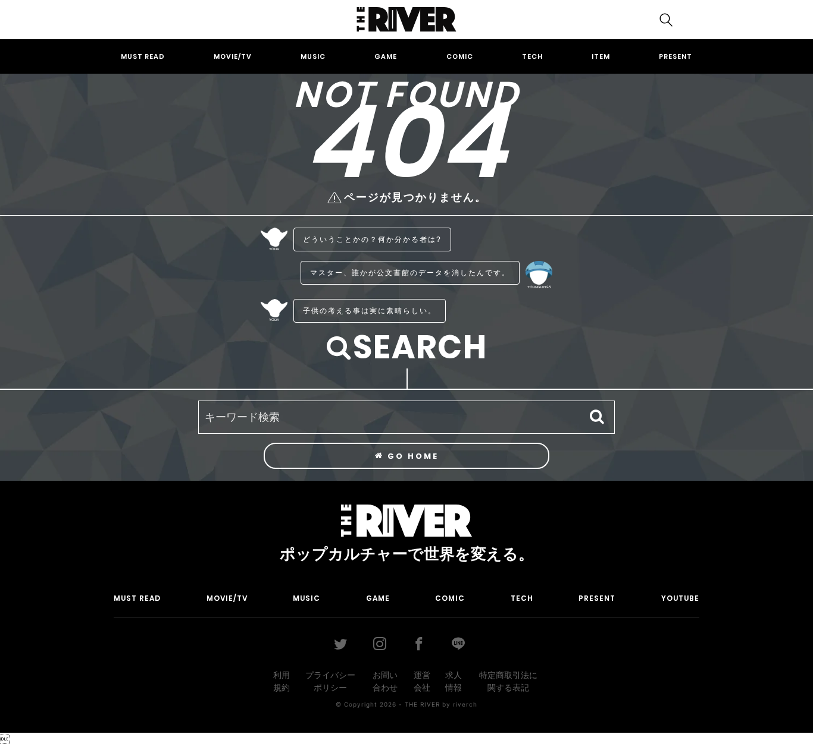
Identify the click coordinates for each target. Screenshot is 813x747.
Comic (459, 56)
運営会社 (422, 681)
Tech (532, 56)
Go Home (411, 456)
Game (385, 56)
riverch (465, 704)
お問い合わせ (385, 681)
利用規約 (281, 681)
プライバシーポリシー (330, 681)
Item (601, 56)
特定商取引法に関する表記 (508, 681)
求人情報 (453, 681)
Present (675, 56)
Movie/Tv (233, 56)
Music (313, 56)
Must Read (143, 56)
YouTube (680, 598)
